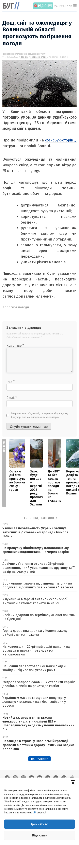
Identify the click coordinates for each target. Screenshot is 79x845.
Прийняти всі (39, 824)
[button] (73, 783)
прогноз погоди (38, 57)
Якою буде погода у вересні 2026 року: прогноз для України (36, 487)
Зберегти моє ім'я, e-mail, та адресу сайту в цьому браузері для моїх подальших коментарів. (39, 415)
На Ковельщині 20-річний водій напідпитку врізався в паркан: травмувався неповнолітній (36, 650)
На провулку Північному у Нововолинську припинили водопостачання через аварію (35, 550)
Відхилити (39, 835)
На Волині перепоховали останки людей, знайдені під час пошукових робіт (34, 668)
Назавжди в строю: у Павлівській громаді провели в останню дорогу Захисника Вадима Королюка (38, 745)
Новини (24, 57)
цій (34, 812)
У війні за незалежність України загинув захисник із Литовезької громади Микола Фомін (35, 532)
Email (11, 398)
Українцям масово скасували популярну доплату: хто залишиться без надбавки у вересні (34, 701)
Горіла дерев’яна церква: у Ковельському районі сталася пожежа (34, 633)
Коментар (15, 345)
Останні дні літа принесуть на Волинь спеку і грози (17, 480)
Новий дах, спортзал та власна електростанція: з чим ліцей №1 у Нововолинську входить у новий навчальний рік (38, 723)
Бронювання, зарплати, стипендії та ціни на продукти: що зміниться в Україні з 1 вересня (38, 585)
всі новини (39, 758)
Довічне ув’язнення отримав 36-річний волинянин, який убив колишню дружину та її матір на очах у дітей (38, 567)
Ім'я (10, 381)
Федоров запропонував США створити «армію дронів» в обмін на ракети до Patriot (38, 684)
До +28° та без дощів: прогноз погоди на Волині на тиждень (54, 486)
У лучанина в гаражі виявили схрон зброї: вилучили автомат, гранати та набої (35, 601)
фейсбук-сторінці (61, 140)
